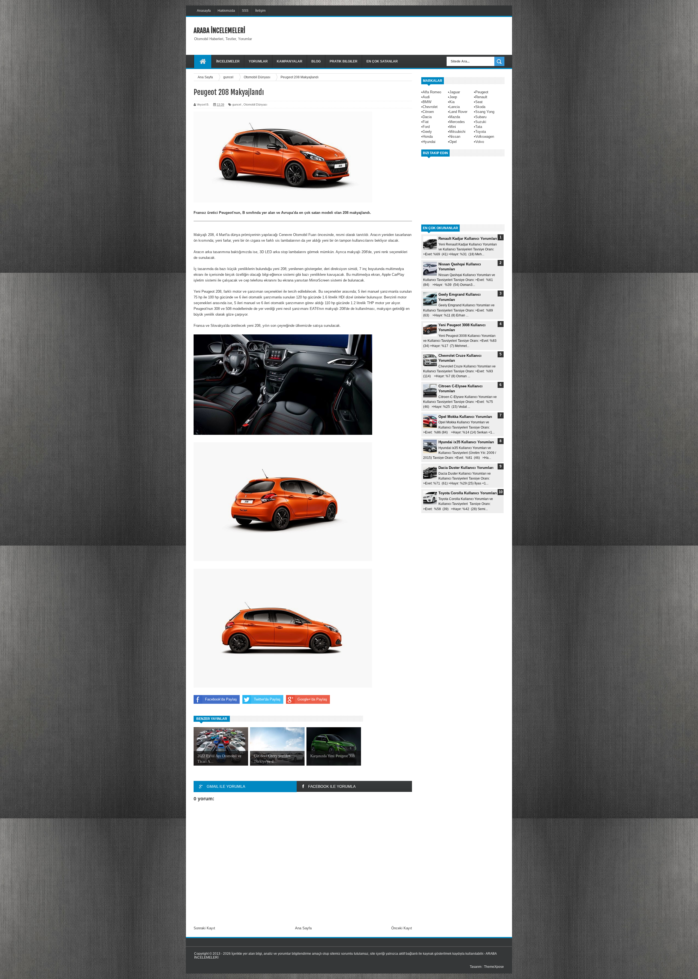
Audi (426, 97)
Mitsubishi (457, 132)
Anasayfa (204, 11)
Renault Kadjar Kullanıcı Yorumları (467, 238)
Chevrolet (430, 107)
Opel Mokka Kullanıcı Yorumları (465, 417)
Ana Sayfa (303, 928)
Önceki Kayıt (401, 928)
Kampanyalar (289, 61)
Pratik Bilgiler (343, 61)
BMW (427, 102)
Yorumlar (258, 61)
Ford (426, 127)
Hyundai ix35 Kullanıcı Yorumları (466, 442)
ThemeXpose (494, 967)
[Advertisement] (405, 35)
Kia (452, 102)
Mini (452, 127)
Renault (481, 97)
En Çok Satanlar (382, 61)
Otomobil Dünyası (255, 104)
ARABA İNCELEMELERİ (219, 30)
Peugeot (481, 92)
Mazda (454, 117)
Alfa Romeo (432, 92)
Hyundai (429, 142)
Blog (316, 61)
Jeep (453, 97)
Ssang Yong (484, 112)
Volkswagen (484, 136)
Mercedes (457, 122)
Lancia (454, 107)
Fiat (426, 122)
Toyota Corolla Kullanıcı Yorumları (467, 493)
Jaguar (454, 92)
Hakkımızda (226, 11)
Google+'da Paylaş (312, 699)
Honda (428, 136)
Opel (453, 142)
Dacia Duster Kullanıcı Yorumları (466, 468)
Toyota (480, 132)
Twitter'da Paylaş (267, 699)
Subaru (480, 117)
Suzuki (480, 122)
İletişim (260, 11)
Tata (478, 127)
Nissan (454, 136)
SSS (245, 11)
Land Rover (458, 112)
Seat (479, 102)
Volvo (479, 142)
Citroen (428, 112)
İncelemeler (228, 61)
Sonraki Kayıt (204, 928)
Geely (427, 132)
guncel (236, 104)
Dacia (427, 117)
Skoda (480, 107)
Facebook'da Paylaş (221, 699)
